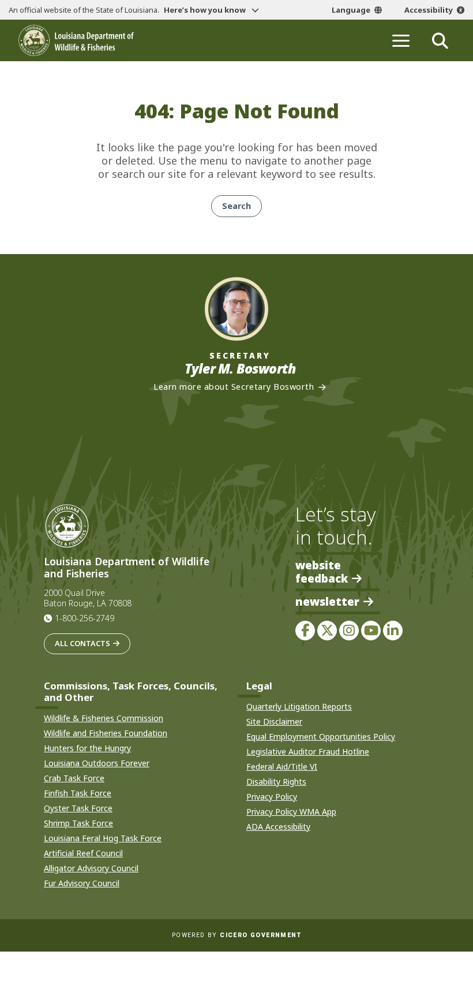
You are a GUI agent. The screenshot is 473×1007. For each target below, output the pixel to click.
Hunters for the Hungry (87, 748)
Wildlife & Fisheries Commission (103, 718)
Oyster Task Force (78, 808)
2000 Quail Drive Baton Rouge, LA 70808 (88, 598)
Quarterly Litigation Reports (299, 706)
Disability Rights (276, 781)
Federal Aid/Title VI (281, 766)
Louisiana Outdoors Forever (96, 763)
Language (351, 10)
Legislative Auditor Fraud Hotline (307, 751)
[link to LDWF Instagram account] (349, 630)
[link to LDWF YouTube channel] (371, 630)
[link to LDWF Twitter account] (327, 630)
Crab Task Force (74, 778)
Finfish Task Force (77, 793)
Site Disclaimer (274, 721)
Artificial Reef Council (83, 853)
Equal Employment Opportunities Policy (320, 736)
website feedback (321, 571)
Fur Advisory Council (81, 883)
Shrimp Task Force (78, 823)
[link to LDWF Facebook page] (305, 630)
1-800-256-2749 (84, 618)
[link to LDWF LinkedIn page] (393, 630)
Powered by (236, 935)
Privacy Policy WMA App (291, 811)
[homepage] (76, 40)
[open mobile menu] (400, 40)
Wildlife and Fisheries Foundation (105, 733)
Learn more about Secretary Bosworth (233, 387)
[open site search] (440, 40)
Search (236, 205)
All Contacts (82, 643)
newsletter (327, 602)
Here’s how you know (205, 10)
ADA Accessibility (278, 826)
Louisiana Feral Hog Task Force (103, 838)
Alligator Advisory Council (91, 868)
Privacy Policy (271, 796)
